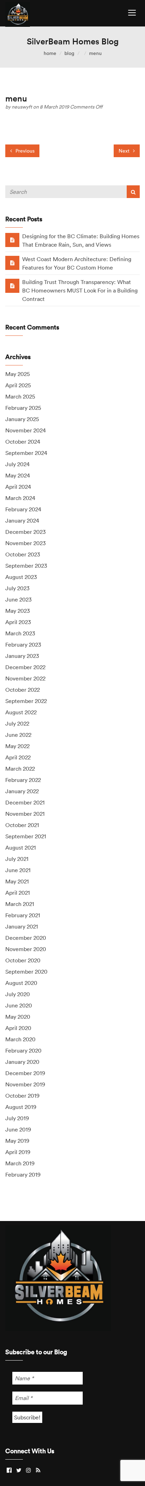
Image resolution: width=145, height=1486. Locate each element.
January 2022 (22, 791)
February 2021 (22, 915)
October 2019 (22, 1095)
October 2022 (22, 689)
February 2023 (23, 644)
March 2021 (19, 903)
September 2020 (26, 971)
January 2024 (22, 520)
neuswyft (22, 107)
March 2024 (20, 497)
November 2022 (25, 678)
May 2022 (17, 746)
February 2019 (22, 1174)
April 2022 (18, 757)
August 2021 (20, 847)
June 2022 (18, 734)
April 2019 (17, 1151)
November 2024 (25, 430)
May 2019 (17, 1140)
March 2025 (20, 396)
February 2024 (23, 509)
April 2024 (18, 486)
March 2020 (20, 1039)
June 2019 (18, 1129)
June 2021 (18, 870)
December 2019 (25, 1073)
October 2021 (22, 824)
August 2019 (20, 1106)
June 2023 (18, 599)
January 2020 (22, 1061)
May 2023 (17, 610)
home (50, 53)
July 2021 (17, 858)
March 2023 (20, 633)
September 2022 (26, 700)
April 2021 (17, 892)
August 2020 (21, 982)
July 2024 (17, 464)
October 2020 (22, 960)
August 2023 (21, 576)
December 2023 (25, 531)
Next (125, 151)
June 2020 (18, 1005)
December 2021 (25, 802)
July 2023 (17, 588)
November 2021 (25, 813)
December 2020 (25, 937)
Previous (24, 151)
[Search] (133, 191)
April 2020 (18, 1027)
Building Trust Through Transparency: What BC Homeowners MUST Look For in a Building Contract (80, 290)
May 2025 (17, 373)
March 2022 (20, 768)
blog (69, 53)
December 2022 (25, 667)
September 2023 (26, 565)
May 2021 (17, 881)
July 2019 (17, 1118)
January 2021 (21, 926)
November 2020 (25, 948)
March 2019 (19, 1163)
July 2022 (17, 723)
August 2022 (21, 712)
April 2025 (18, 385)
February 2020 (23, 1050)
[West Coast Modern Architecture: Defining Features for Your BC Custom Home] (12, 262)
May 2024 (17, 475)
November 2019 (25, 1084)
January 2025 (22, 419)
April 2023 (18, 621)
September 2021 (25, 836)
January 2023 (22, 655)
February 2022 (23, 779)
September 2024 (26, 452)
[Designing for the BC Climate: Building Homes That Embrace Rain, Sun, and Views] (12, 239)
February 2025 (23, 407)
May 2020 (17, 1016)
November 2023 (25, 543)
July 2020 (17, 994)
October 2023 (22, 554)
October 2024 (22, 441)
